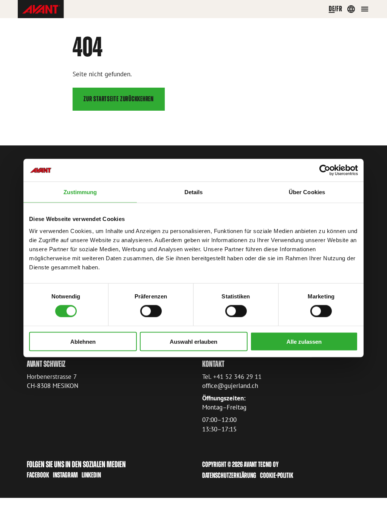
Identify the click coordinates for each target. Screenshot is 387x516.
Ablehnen (83, 341)
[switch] (151, 311)
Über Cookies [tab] (307, 192)
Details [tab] (193, 192)
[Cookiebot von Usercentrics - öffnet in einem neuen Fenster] (325, 170)
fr (339, 9)
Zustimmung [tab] (80, 192)
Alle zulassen (304, 341)
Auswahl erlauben (193, 341)
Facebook (38, 475)
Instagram (65, 475)
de (332, 9)
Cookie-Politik (276, 475)
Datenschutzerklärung (229, 475)
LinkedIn (91, 475)
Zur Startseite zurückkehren (119, 99)
